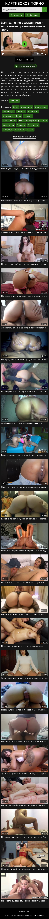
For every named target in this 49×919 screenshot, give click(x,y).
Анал (45, 120)
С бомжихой (41, 107)
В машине (32, 111)
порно (24, 4)
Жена (18, 116)
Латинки (14, 101)
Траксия (21, 125)
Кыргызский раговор (29, 120)
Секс (15, 107)
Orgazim (21, 111)
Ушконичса (8, 125)
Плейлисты (17, 15)
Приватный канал (26, 66)
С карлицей (26, 107)
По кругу (7, 129)
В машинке (33, 125)
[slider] (19, 50)
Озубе (30, 129)
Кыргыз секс (24, 911)
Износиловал (9, 120)
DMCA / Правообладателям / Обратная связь (24, 915)
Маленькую (8, 111)
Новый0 (28, 116)
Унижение (19, 129)
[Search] (44, 9)
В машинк (7, 116)
